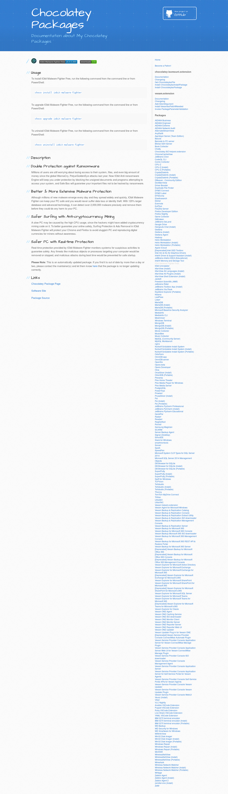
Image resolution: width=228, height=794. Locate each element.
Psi (156, 398)
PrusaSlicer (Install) (164, 395)
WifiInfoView (160, 733)
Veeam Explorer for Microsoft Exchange (173, 567)
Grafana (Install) (162, 231)
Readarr (158, 419)
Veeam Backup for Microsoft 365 (169, 528)
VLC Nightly (160, 702)
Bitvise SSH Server (163, 143)
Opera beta (160, 364)
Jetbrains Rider (162, 283)
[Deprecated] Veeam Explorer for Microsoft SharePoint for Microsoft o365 (174, 589)
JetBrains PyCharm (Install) (167, 408)
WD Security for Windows (166, 728)
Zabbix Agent (161, 775)
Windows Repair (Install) (166, 746)
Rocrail (158, 424)
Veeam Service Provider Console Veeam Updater (173, 685)
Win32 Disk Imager (163, 736)
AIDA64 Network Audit (165, 128)
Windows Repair (162, 743)
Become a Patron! (163, 65)
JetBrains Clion (162, 156)
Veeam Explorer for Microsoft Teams (171, 595)
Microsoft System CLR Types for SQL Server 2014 (175, 454)
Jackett (158, 278)
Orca (157, 369)
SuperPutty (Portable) (164, 476)
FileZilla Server (162, 208)
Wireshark (159, 762)
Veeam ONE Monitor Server (167, 621)
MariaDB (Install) (162, 304)
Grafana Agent (161, 234)
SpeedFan (159, 450)
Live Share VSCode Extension (168, 712)
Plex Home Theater (163, 380)
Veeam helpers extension (166, 505)
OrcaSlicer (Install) (163, 372)
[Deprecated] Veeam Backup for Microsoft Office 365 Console (173, 555)
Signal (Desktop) (162, 434)
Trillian (158, 497)
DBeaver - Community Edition (168, 180)
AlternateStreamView (164, 130)
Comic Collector (162, 161)
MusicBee (159, 333)
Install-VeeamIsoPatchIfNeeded (169, 106)
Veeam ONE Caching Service (168, 614)
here (95, 266)
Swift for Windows (163, 479)
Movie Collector (162, 330)
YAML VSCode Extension (166, 715)
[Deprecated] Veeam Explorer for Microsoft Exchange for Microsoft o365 (174, 576)
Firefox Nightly (161, 213)
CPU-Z (158, 164)
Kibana (158, 294)
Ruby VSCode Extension (166, 710)
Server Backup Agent (164, 432)
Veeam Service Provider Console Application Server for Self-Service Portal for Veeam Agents (175, 674)
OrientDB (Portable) (164, 375)
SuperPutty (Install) (163, 473)
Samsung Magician (163, 427)
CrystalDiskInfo (162, 172)
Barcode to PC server (164, 141)
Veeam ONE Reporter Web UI (168, 627)
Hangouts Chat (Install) (165, 226)
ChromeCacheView (164, 154)
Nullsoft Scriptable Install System (169, 346)
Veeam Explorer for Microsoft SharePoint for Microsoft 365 (174, 584)
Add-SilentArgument (164, 103)
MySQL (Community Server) (167, 338)
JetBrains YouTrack (163, 289)
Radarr (158, 416)
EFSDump (159, 195)
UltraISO (159, 499)
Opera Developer (163, 367)
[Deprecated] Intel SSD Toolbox (169, 250)
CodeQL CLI (160, 159)
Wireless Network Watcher (167, 764)
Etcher (158, 200)
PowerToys (160, 390)
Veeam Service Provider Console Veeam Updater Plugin (173, 691)
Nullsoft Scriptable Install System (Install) (173, 349)
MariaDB (159, 302)
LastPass (159, 297)
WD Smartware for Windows (167, 731)
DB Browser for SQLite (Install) (168, 465)
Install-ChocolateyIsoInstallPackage (171, 84)
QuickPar (159, 413)
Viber (157, 699)
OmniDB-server (162, 359)
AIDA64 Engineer (163, 123)
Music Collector (162, 335)
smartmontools (161, 442)
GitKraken (159, 219)
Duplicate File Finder (164, 187)
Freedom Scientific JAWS (166, 281)
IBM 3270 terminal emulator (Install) (171, 720)
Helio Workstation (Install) (166, 242)
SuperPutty (160, 471)
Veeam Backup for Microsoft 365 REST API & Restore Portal (175, 542)
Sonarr (158, 445)
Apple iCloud (161, 247)
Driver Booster (161, 185)
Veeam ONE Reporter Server (168, 624)
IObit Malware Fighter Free (167, 263)
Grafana (158, 229)
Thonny (158, 491)
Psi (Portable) (161, 403)
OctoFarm (159, 354)
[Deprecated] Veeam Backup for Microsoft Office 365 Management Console (173, 561)
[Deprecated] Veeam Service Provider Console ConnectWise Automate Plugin (173, 636)
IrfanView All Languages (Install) (169, 271)
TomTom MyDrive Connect (167, 494)
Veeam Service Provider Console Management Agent (170, 662)
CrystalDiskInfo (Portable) (166, 177)
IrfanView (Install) (163, 268)
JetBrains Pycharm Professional (169, 406)
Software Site (38, 290)
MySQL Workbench (163, 341)
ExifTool (158, 206)
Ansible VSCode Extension (167, 705)
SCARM (158, 429)
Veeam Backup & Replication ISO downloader (175, 517)
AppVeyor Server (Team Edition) (169, 135)
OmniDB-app (161, 356)
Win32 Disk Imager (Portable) (168, 741)
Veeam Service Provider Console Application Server (175, 667)
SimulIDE (159, 437)
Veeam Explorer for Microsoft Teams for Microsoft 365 (172, 599)
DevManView (161, 182)
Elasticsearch (161, 198)
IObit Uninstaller (162, 265)
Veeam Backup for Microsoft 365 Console (173, 531)
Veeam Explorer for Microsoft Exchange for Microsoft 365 (174, 571)
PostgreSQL (160, 387)
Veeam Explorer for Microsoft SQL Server (173, 593)
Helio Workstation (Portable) (167, 245)
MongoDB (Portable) (164, 328)
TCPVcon (159, 481)
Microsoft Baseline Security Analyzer (171, 309)
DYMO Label (160, 193)
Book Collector (161, 146)
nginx (157, 343)
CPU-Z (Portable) (163, 169)
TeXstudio (159, 484)
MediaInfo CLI (161, 315)
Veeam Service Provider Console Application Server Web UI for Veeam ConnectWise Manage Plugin (175, 650)
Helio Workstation (163, 239)
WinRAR (159, 751)
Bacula (158, 138)
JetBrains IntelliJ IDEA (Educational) (171, 257)
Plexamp (159, 377)
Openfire (159, 361)
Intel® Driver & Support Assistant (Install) (173, 255)
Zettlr (157, 785)
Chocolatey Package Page (45, 283)
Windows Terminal (163, 320)
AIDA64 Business (163, 120)
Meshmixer (160, 317)
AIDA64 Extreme (162, 125)
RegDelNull (160, 421)
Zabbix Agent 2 (162, 780)
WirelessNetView (162, 754)
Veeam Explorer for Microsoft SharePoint (173, 580)
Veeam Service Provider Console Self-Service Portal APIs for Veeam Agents (175, 680)
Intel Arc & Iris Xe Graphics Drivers (170, 252)
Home (157, 59)
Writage (158, 772)
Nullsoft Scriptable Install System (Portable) (174, 351)
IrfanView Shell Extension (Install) (170, 276)
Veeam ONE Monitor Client (167, 619)
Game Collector (162, 216)
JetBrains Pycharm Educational (169, 411)
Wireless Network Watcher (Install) (170, 767)
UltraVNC (159, 502)
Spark (157, 447)
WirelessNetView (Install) (166, 757)
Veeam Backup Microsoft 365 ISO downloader (175, 533)
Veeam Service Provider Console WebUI (173, 694)
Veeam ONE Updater (164, 629)
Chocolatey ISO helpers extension (170, 151)
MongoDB (159, 323)
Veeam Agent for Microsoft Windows (171, 507)
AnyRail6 (159, 133)
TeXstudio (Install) (163, 486)
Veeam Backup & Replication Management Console (174, 521)
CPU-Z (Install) (161, 167)
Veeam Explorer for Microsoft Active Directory (175, 564)
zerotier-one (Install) (164, 783)
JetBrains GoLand (163, 221)
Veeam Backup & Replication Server (171, 525)
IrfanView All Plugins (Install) (168, 273)
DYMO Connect (162, 190)
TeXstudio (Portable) (164, 489)
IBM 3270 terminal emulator (167, 718)
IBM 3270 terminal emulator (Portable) (172, 723)
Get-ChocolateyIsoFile (165, 82)
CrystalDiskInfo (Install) (165, 174)
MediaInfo (159, 312)
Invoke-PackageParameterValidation (171, 109)
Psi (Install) (160, 401)
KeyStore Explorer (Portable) (168, 291)
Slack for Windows (163, 439)
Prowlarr (159, 393)
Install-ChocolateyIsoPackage (168, 87)
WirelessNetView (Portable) (167, 759)
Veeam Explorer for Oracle (167, 609)
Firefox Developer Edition (166, 211)
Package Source (40, 298)
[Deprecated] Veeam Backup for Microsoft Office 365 (173, 550)
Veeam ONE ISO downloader (168, 616)
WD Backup (160, 725)
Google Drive (161, 224)
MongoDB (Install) (163, 325)
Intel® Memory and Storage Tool (169, 260)
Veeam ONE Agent (163, 611)
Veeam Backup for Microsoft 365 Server (173, 546)
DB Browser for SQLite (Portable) (170, 468)
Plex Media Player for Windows (169, 382)
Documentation (162, 76)
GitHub (181, 13)
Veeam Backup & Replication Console (172, 512)
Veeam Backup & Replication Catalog (172, 510)
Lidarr (157, 299)
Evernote (159, 203)
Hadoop (158, 237)
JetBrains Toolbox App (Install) (168, 286)
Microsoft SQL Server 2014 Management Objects (173, 459)
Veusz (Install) (161, 697)
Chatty (158, 148)
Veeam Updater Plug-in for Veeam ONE (173, 632)
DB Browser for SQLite (165, 463)
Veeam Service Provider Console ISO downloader (172, 657)
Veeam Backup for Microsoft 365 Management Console (176, 537)
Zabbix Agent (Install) (164, 777)
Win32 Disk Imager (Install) (167, 738)
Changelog (160, 79)
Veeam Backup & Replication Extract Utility (174, 515)
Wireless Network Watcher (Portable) (171, 769)
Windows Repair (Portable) (167, 749)
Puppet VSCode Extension (167, 707)
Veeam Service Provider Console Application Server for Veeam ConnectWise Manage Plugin (175, 643)
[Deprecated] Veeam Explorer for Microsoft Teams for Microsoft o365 (174, 605)
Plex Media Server (163, 385)
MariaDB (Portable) (163, 307)
